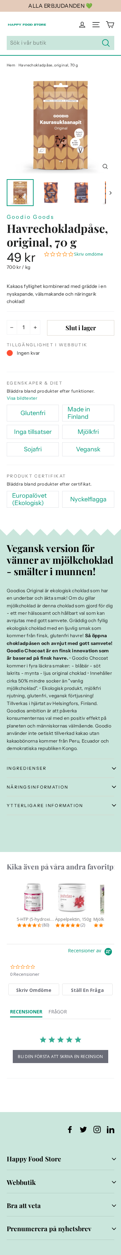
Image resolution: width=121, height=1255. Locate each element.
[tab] (33, 989)
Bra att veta (24, 1205)
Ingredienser (26, 768)
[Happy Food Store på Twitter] (83, 1129)
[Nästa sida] (110, 192)
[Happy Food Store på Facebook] (70, 1129)
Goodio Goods (30, 216)
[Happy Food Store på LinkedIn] (110, 1129)
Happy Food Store (34, 1158)
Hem (11, 65)
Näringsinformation (37, 787)
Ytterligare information (45, 805)
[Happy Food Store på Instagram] (97, 1129)
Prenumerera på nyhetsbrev (49, 1228)
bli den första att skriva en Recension (60, 1056)
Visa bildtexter (22, 398)
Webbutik (21, 1182)
